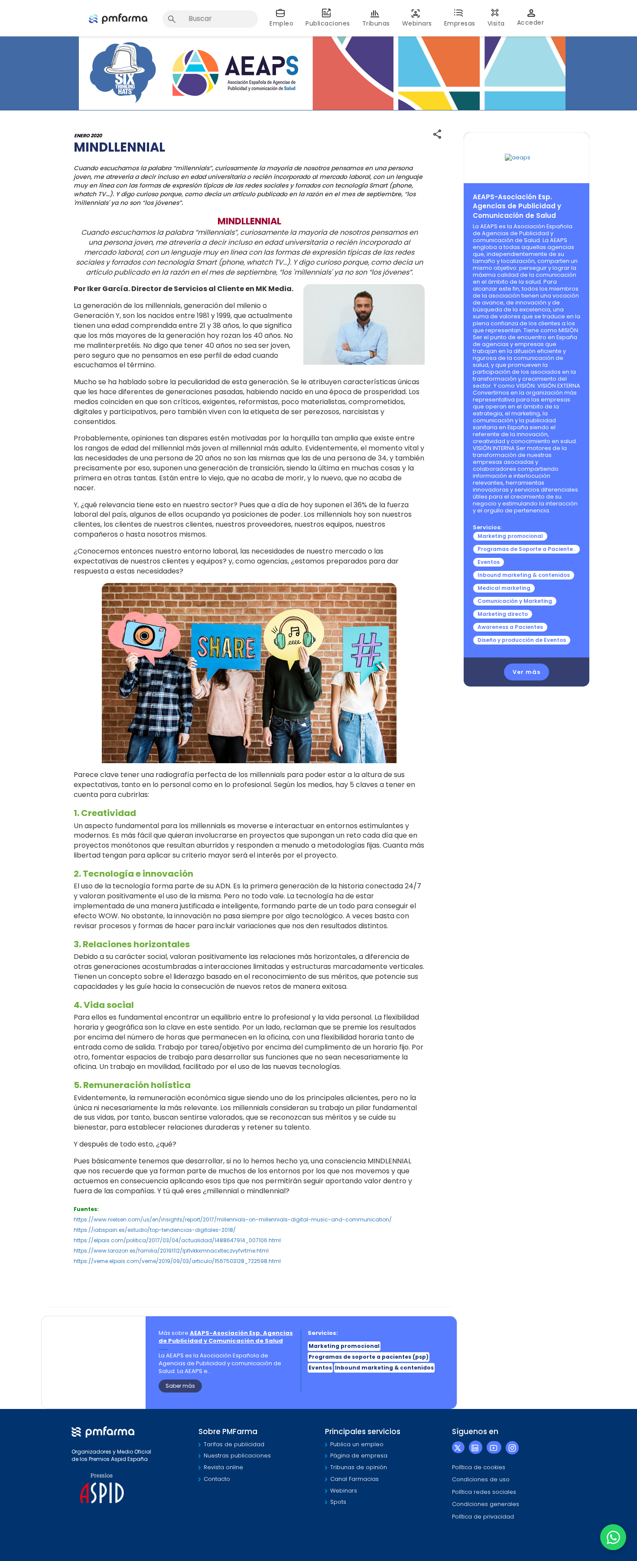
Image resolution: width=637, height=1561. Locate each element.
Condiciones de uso (481, 1479)
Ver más (526, 672)
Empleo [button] (281, 23)
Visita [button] (496, 23)
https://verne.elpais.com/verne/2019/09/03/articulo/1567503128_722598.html (177, 1261)
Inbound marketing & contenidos (524, 575)
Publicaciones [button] (328, 23)
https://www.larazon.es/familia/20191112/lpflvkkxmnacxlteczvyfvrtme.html (171, 1250)
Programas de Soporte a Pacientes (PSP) (535, 549)
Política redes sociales (484, 1492)
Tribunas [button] (376, 23)
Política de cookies (478, 1467)
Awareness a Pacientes (510, 627)
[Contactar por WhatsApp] (613, 1537)
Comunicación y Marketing (515, 601)
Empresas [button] (459, 23)
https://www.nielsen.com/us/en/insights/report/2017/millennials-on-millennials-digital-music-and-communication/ (233, 1219)
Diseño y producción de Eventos (522, 640)
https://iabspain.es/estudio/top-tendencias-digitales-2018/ (155, 1230)
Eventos (489, 562)
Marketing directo (503, 614)
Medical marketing (504, 588)
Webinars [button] (417, 23)
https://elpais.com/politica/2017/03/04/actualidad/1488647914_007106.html (177, 1240)
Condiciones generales (485, 1504)
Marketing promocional (510, 536)
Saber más (180, 1385)
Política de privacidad (483, 1516)
